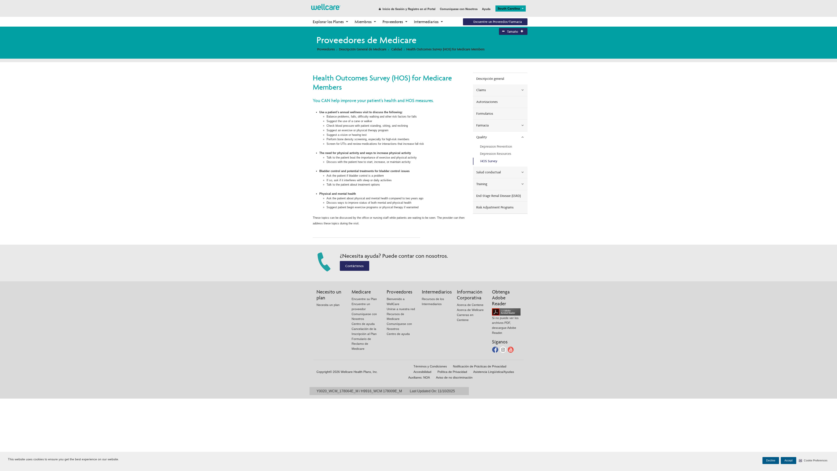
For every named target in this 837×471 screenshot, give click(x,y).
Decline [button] (770, 460)
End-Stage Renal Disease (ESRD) (498, 196)
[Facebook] (495, 349)
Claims (481, 90)
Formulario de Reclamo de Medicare (361, 344)
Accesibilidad (422, 372)
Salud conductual (488, 172)
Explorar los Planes (328, 21)
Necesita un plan (328, 305)
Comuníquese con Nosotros (459, 9)
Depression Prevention (496, 146)
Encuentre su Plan (364, 299)
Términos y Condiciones (430, 366)
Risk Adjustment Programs (495, 207)
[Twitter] (503, 349)
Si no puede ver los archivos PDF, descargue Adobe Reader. (505, 325)
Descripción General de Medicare (362, 49)
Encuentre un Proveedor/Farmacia (497, 22)
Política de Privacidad (452, 372)
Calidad (396, 49)
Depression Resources (495, 154)
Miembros (363, 21)
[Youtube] (511, 349)
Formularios (484, 113)
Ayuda (486, 9)
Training (481, 184)
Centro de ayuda (363, 324)
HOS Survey (488, 161)
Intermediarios (426, 21)
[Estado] (325, 7)
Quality (481, 137)
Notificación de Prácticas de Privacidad (479, 366)
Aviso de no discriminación (454, 377)
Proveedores (393, 21)
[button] (813, 460)
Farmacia (482, 125)
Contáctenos (354, 266)
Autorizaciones (487, 102)
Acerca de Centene (470, 305)
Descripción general (490, 79)
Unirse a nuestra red (401, 309)
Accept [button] (788, 460)
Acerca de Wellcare (470, 310)
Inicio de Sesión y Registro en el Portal (409, 9)
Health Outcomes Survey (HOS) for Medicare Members (445, 49)
